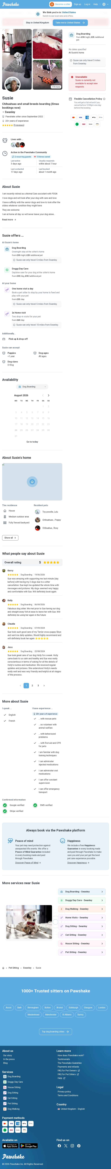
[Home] (3, 968)
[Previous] (20, 685)
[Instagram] (72, 1145)
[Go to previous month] (43, 395)
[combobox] (32, 386)
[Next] (44, 685)
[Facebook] (59, 1145)
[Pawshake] (10, 4)
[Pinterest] (78, 1145)
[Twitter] (65, 1145)
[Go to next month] (48, 395)
